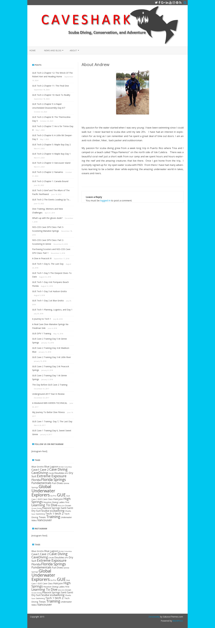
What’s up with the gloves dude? (47, 218)
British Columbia (65, 467)
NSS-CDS (61, 506)
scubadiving (57, 510)
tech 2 (59, 513)
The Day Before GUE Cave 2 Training (49, 384)
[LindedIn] (167, 2)
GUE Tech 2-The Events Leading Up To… (51, 199)
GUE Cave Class (45, 499)
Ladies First (64, 502)
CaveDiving (39, 473)
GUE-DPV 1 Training (41, 333)
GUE (61, 495)
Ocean (68, 505)
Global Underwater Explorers (43, 491)
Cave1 (35, 469)
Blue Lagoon (51, 466)
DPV (66, 473)
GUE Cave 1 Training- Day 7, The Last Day (52, 421)
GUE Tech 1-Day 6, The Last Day (47, 263)
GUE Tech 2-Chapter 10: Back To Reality (51, 95)
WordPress (177, 620)
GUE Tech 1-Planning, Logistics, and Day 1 (52, 309)
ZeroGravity (154, 616)
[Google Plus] (163, 2)
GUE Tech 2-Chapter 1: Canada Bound (50, 181)
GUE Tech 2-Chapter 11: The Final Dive (50, 85)
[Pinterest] (177, 2)
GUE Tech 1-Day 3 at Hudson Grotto (49, 291)
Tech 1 (49, 513)
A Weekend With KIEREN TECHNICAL (49, 403)
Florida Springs (53, 479)
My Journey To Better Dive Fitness (48, 412)
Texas (42, 517)
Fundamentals (41, 483)
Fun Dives (57, 483)
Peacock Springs (51, 508)
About (73, 50)
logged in (105, 200)
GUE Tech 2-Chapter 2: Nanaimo (47, 172)
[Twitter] (156, 2)
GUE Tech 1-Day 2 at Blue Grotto (48, 300)
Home (32, 50)
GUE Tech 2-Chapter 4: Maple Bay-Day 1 (51, 153)
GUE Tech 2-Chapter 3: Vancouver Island (51, 162)
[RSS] (180, 2)
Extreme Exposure (51, 476)
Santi (64, 508)
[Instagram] (173, 2)
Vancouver (44, 520)
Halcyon (58, 499)
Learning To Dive (44, 505)
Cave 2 (44, 470)
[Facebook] (159, 2)
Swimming (40, 514)
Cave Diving (58, 469)
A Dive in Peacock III (41, 258)
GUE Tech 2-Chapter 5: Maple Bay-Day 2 (51, 144)
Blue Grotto (37, 466)
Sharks (68, 511)
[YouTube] (170, 2)
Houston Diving (50, 502)
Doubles (59, 473)
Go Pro (53, 496)
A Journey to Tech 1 (41, 318)
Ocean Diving (36, 508)
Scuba (45, 510)
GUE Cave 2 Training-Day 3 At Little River (51, 357)
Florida (36, 480)
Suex (33, 514)
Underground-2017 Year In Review (48, 394)
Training (53, 516)
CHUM (51, 473)
